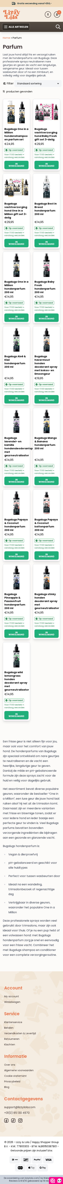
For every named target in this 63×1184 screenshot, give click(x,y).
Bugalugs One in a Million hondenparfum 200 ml (16, 287)
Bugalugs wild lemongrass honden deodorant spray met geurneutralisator (16, 681)
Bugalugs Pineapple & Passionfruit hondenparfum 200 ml (14, 601)
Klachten (9, 1044)
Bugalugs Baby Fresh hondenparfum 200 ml (44, 287)
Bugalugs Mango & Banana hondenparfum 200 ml (45, 443)
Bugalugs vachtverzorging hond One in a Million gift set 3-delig (15, 210)
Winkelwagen (12, 1002)
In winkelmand (16, 164)
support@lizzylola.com (19, 1107)
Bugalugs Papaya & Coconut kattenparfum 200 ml (46, 525)
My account (11, 996)
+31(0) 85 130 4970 (17, 1113)
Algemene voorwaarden (19, 1070)
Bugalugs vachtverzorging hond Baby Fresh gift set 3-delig (45, 134)
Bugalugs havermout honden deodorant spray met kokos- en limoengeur (45, 365)
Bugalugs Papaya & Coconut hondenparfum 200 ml (16, 525)
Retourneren (11, 1039)
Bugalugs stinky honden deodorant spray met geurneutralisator (46, 601)
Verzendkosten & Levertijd (20, 1033)
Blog (6, 1087)
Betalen (8, 1028)
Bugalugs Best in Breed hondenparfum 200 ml (45, 209)
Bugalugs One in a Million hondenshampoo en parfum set (16, 134)
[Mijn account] (48, 14)
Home (6, 38)
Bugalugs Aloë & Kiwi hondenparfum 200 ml (15, 362)
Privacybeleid (12, 1081)
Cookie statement (15, 1076)
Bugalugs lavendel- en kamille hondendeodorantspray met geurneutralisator (20, 446)
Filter (10, 83)
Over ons (9, 1064)
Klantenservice (13, 1022)
